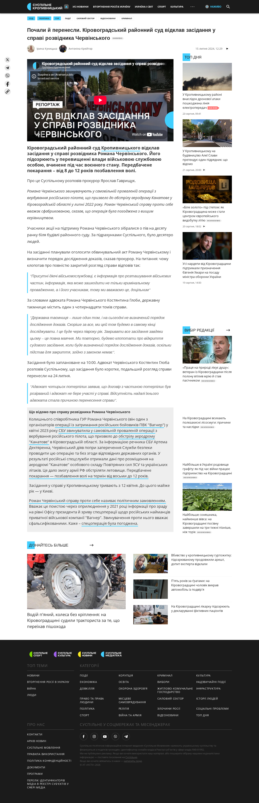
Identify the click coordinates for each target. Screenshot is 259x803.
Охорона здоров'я (133, 688)
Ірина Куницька (47, 48)
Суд (31, 18)
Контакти (34, 734)
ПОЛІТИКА (44, 18)
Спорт (162, 6)
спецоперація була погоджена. (110, 523)
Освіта (124, 682)
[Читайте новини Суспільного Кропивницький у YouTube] (105, 736)
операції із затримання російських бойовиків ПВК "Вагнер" (109, 424)
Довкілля (87, 688)
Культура (176, 6)
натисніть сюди (133, 761)
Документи (36, 767)
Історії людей (207, 698)
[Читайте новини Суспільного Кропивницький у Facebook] (83, 736)
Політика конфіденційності (49, 760)
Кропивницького (120, 148)
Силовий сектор (85, 18)
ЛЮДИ (31, 695)
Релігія (124, 708)
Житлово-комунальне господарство (175, 690)
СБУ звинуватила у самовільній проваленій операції (107, 430)
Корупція (126, 675)
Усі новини (81, 6)
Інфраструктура (208, 688)
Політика (87, 708)
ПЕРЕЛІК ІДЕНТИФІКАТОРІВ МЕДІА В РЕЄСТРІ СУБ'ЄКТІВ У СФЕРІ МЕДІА (48, 784)
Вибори (163, 682)
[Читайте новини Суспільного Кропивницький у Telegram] (126, 736)
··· (192, 6)
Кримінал (127, 18)
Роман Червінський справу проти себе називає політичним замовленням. (97, 500)
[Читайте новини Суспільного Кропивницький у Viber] (115, 736)
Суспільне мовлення (43, 747)
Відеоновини (107, 18)
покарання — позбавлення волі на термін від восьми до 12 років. (88, 476)
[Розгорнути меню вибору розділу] (66, 6)
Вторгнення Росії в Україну (111, 6)
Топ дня (202, 715)
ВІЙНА (31, 688)
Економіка (88, 682)
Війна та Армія (130, 715)
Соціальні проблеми (212, 708)
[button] (7, 59)
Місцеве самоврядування (132, 700)
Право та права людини (92, 700)
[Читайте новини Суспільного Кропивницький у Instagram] (94, 736)
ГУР (57, 18)
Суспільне (131, 757)
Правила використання (46, 754)
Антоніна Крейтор (81, 48)
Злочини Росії (168, 708)
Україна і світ (144, 6)
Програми (35, 774)
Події (68, 18)
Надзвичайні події (211, 682)
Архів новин (36, 741)
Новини (33, 675)
